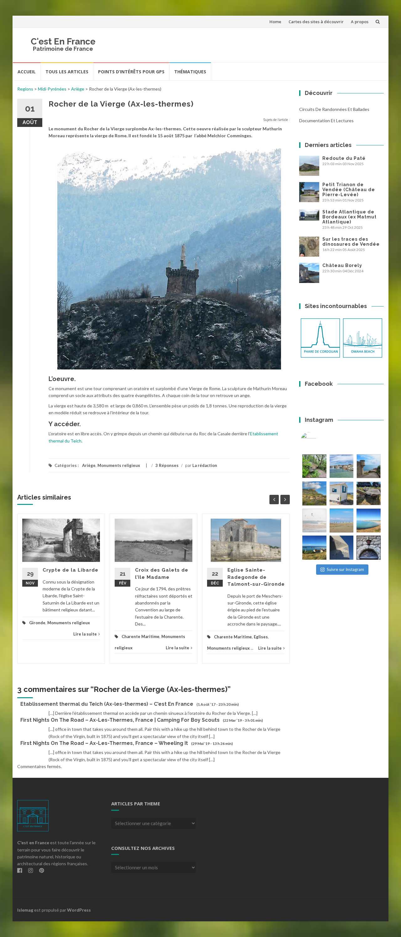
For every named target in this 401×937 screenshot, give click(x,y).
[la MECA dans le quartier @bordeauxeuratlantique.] (342, 548)
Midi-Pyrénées (52, 89)
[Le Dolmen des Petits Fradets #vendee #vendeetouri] (369, 493)
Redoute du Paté (344, 158)
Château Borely (342, 265)
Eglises (261, 636)
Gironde (37, 622)
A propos (359, 21)
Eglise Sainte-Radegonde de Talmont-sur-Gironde (256, 577)
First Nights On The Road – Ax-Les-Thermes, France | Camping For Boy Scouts (120, 720)
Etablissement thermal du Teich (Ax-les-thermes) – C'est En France (106, 704)
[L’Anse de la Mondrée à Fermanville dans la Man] (369, 521)
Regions (25, 89)
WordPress (79, 910)
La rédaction (204, 465)
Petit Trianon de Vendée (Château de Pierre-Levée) (348, 189)
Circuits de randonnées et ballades (334, 109)
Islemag (25, 910)
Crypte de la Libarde (70, 570)
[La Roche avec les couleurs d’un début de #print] (314, 493)
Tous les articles (66, 72)
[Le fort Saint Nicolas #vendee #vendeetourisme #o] (369, 466)
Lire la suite (85, 633)
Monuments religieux (118, 465)
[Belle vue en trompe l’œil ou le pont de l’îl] (342, 521)
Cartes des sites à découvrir (316, 21)
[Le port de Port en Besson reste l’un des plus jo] (314, 548)
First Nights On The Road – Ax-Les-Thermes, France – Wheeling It (104, 743)
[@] (318, 440)
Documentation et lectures (326, 120)
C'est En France (63, 41)
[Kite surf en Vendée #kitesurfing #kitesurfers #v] (314, 521)
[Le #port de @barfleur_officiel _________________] (342, 466)
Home (275, 21)
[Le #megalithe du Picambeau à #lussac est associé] (314, 466)
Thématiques (190, 72)
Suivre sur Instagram (345, 569)
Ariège (77, 89)
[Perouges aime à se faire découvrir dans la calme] (369, 548)
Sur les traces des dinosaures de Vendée (351, 242)
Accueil (27, 72)
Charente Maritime (140, 636)
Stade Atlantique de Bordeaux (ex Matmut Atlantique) (349, 216)
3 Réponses (167, 465)
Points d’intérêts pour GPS (131, 72)
